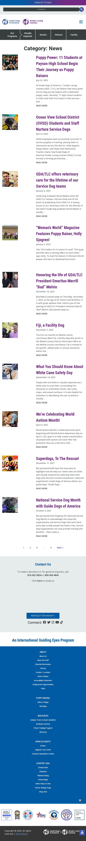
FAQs (43, 688)
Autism (43, 34)
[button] (81, 22)
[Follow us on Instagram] (53, 622)
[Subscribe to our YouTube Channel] (57, 622)
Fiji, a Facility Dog (50, 325)
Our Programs (12, 34)
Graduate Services (43, 724)
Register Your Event (43, 750)
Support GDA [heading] (43, 763)
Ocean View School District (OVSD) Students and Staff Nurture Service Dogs (57, 123)
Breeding (43, 706)
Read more (41, 105)
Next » (60, 547)
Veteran (58, 34)
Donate (39, 2)
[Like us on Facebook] (44, 622)
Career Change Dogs (43, 787)
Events (43, 746)
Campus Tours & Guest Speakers (43, 720)
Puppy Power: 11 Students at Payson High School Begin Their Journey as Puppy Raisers (59, 66)
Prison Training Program (43, 728)
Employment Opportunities (43, 684)
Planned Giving (43, 775)
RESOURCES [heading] (43, 715)
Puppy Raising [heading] (43, 698)
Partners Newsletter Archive (43, 754)
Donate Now (43, 767)
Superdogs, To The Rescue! (57, 458)
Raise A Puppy (43, 702)
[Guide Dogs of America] (22, 22)
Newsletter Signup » (43, 615)
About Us (43, 656)
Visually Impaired (27, 34)
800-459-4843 (52, 575)
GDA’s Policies (43, 676)
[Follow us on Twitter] (48, 622)
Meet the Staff (43, 660)
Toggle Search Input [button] (81, 9)
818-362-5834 (34, 575)
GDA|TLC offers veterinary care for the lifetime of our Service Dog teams (57, 180)
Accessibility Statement (43, 680)
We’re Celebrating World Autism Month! (55, 417)
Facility (74, 34)
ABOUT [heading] (43, 652)
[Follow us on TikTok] (61, 622)
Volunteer (43, 771)
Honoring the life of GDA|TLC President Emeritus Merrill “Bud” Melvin (59, 281)
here (39, 580)
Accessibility (41, 9)
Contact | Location (43, 672)
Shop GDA (43, 792)
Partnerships (43, 779)
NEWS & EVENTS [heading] (43, 741)
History (43, 668)
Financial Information (43, 664)
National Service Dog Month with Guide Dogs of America (58, 503)
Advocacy (43, 732)
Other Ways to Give (43, 783)
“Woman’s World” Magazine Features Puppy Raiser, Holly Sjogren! (59, 233)
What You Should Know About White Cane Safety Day (59, 369)
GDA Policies (22, 833)
